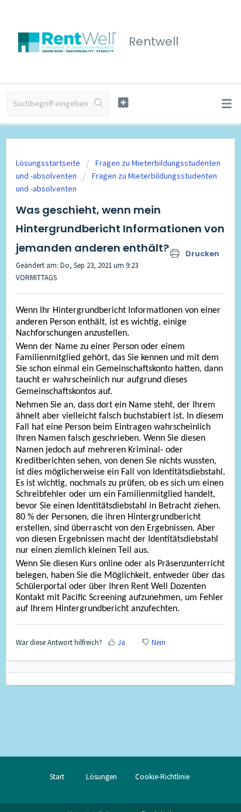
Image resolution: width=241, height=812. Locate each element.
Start (57, 777)
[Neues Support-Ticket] (123, 102)
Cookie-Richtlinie (162, 777)
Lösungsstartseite (49, 163)
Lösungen (101, 777)
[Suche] (98, 104)
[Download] (98, 401)
